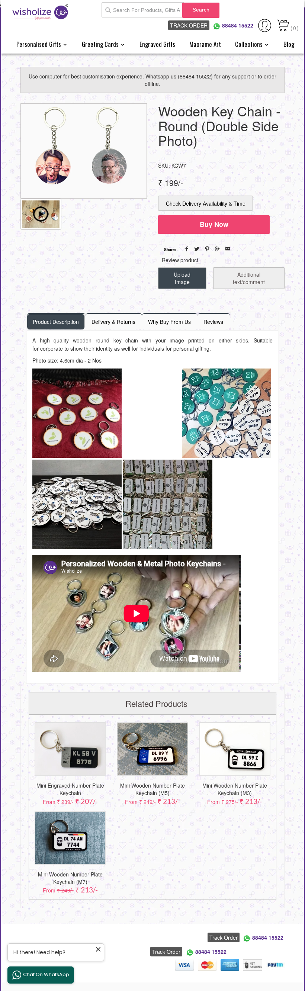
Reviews (213, 321)
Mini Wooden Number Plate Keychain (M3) (234, 789)
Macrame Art (205, 44)
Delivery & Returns (113, 321)
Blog (288, 44)
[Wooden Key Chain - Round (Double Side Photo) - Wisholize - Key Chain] (83, 151)
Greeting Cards (101, 44)
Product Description (56, 321)
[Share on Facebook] (186, 248)
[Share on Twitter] (196, 248)
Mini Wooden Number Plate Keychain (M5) (152, 789)
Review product (180, 260)
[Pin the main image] (207, 248)
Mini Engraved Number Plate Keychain (70, 789)
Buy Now (214, 224)
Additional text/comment (249, 278)
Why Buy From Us (169, 321)
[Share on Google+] (217, 248)
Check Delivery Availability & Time (205, 203)
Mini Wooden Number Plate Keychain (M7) (70, 878)
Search (201, 10)
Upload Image (182, 278)
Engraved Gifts (157, 44)
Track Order (189, 25)
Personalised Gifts (39, 44)
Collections (249, 44)
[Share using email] (227, 248)
